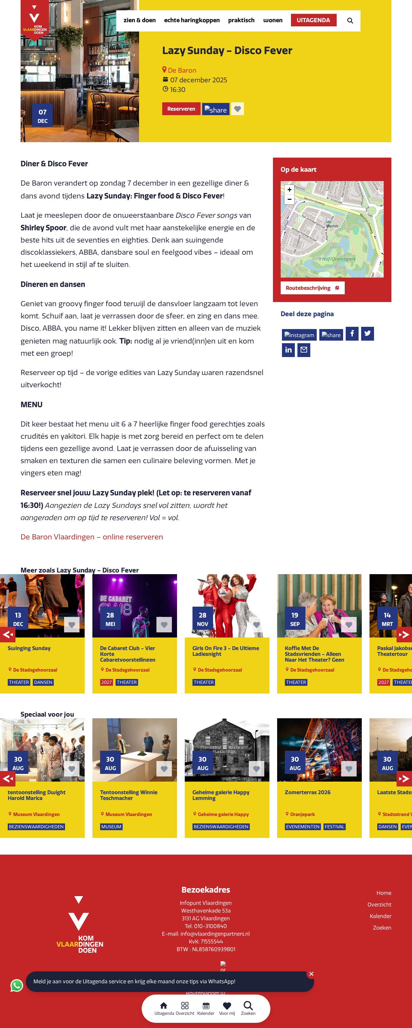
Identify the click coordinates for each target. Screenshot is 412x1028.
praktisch (241, 20)
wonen (273, 20)
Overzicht (379, 905)
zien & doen (140, 20)
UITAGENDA (314, 20)
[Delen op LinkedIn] (288, 350)
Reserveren (181, 109)
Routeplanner (203, 993)
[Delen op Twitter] (367, 334)
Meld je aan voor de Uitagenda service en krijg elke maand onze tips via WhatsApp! (134, 981)
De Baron (181, 70)
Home (384, 893)
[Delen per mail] (303, 350)
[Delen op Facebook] (352, 334)
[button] (332, 223)
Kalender (380, 916)
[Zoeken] (348, 20)
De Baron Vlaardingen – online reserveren (92, 537)
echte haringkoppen (192, 20)
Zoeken (382, 928)
